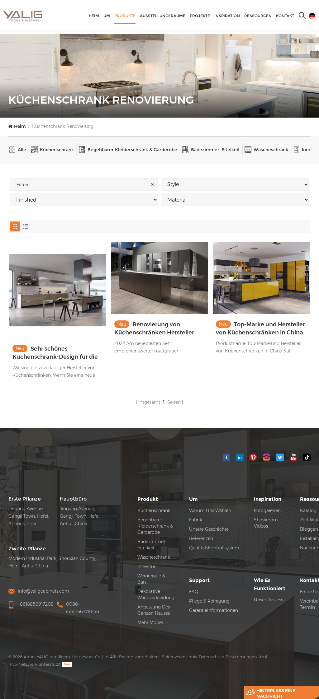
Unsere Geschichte (209, 529)
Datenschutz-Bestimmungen (228, 656)
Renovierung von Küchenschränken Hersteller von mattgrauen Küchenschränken (154, 329)
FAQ (193, 591)
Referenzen (201, 538)
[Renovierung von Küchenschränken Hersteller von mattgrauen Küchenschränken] (159, 278)
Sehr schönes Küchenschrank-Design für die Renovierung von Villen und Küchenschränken (55, 353)
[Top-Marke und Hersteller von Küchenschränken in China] (261, 278)
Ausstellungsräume (162, 15)
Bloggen (309, 529)
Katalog (308, 510)
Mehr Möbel (150, 622)
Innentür (146, 566)
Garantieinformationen (213, 610)
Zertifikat (309, 520)
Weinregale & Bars (151, 579)
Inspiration (227, 15)
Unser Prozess (268, 600)
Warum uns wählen (210, 510)
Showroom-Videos (266, 523)
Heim (94, 15)
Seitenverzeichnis (179, 656)
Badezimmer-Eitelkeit (215, 149)
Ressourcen (258, 15)
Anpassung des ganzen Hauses (153, 610)
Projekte (200, 15)
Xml (263, 656)
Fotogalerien (267, 510)
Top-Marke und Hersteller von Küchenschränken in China (260, 328)
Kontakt (285, 15)
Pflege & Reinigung (209, 601)
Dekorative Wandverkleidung (155, 594)
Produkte (125, 15)
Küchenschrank (57, 149)
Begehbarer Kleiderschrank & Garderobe (132, 149)
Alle (22, 149)
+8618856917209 (36, 604)
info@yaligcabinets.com (43, 591)
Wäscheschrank (271, 149)
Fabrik (195, 520)
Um (106, 15)
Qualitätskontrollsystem (214, 548)
